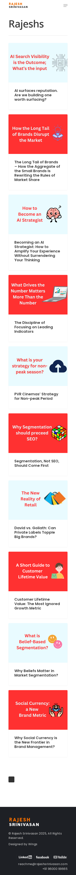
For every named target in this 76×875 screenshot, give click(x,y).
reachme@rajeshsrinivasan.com (43, 864)
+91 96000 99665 (55, 869)
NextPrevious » (11, 779)
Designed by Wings (22, 844)
